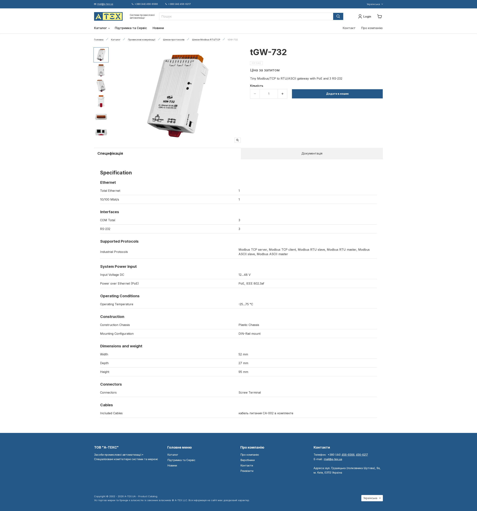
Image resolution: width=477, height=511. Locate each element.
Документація (311, 153)
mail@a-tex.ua (333, 459)
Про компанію (372, 28)
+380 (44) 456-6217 (179, 4)
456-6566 (348, 454)
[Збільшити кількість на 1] (282, 93)
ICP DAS (256, 63)
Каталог (101, 28)
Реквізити (246, 471)
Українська (373, 4)
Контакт (349, 28)
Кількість (256, 85)
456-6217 (362, 454)
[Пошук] (338, 16)
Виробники (247, 460)
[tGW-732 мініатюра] (101, 55)
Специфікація (110, 153)
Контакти (246, 465)
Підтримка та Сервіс (131, 28)
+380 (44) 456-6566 (146, 4)
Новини (158, 28)
